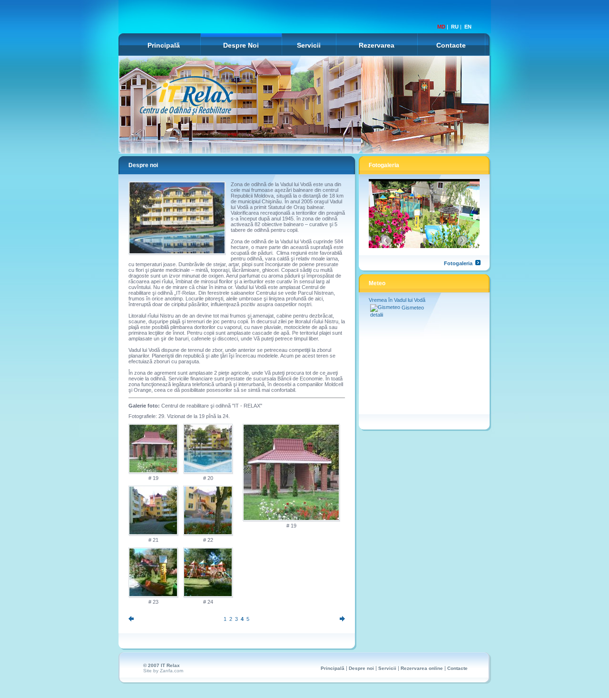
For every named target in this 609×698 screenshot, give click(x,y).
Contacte (451, 45)
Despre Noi (241, 45)
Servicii (309, 45)
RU (455, 27)
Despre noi (361, 668)
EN (467, 27)
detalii (376, 315)
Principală (163, 45)
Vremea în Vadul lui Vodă (397, 300)
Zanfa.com (171, 670)
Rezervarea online (422, 668)
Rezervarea (376, 45)
